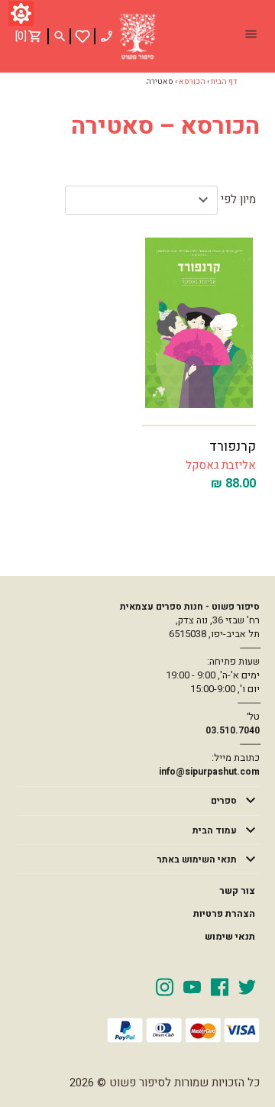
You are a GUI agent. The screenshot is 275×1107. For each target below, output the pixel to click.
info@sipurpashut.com (209, 771)
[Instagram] (164, 986)
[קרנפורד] (199, 323)
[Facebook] (219, 986)
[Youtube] (192, 986)
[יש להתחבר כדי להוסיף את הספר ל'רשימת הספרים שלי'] (82, 36)
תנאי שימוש (230, 937)
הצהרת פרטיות (224, 914)
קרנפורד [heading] (232, 446)
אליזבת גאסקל (221, 465)
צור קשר (237, 891)
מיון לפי (238, 199)
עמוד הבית (214, 830)
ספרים (224, 801)
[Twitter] (247, 986)
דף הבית (224, 81)
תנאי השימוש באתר (197, 859)
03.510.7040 (232, 730)
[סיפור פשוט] (137, 37)
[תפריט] (250, 36)
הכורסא (192, 81)
